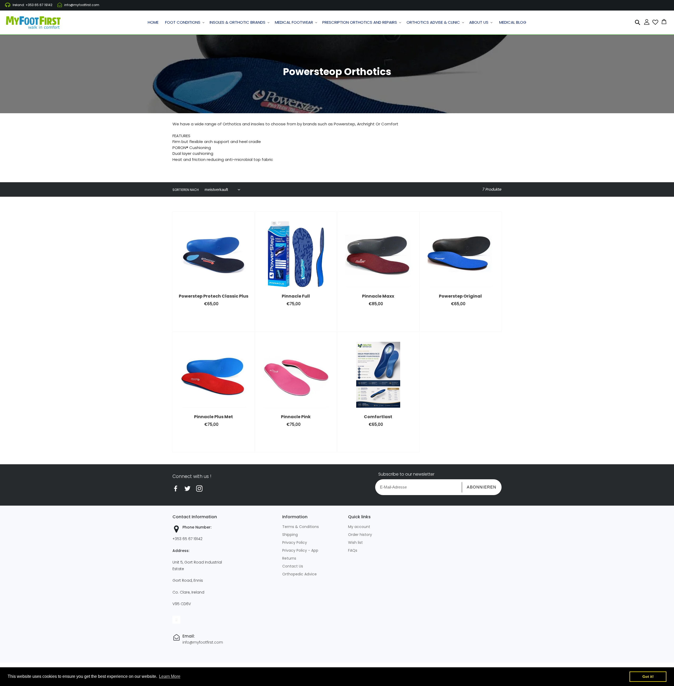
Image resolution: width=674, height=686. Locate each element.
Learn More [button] (169, 676)
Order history (360, 534)
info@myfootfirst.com (81, 5)
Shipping (290, 534)
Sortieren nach (185, 189)
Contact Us (292, 566)
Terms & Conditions (300, 526)
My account (359, 526)
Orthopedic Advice (299, 574)
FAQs (352, 550)
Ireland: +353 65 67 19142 (32, 5)
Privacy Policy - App (300, 550)
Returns (289, 558)
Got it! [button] (648, 676)
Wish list (355, 542)
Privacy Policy (294, 542)
